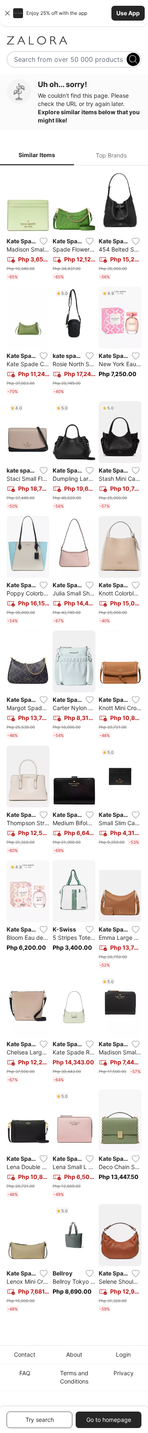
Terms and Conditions (74, 1377)
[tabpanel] (74, 743)
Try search (39, 1419)
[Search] (133, 59)
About (74, 1354)
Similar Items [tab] (36, 154)
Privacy (123, 1373)
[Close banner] (7, 13)
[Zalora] (74, 40)
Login (123, 1354)
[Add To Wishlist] (43, 241)
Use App (128, 12)
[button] (74, 13)
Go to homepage (108, 1419)
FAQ (24, 1373)
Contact (24, 1354)
